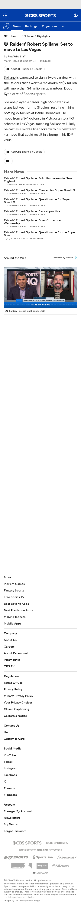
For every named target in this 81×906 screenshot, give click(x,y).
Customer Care (14, 739)
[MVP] (42, 864)
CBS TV (9, 666)
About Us (10, 640)
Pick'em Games (14, 584)
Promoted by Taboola (63, 258)
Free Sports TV (14, 597)
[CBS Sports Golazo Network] (40, 850)
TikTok (8, 762)
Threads (9, 788)
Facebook (10, 775)
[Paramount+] (67, 856)
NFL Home (10, 36)
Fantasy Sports (14, 590)
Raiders (15, 83)
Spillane (10, 77)
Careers (9, 647)
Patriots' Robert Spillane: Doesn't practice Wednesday (32, 221)
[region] (40, 287)
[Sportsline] (43, 857)
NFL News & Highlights (35, 36)
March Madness (14, 617)
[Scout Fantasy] (61, 865)
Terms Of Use (13, 683)
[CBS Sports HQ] (57, 842)
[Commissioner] (21, 864)
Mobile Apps (12, 623)
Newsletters (12, 818)
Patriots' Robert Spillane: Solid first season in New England (38, 179)
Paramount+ (12, 660)
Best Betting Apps (16, 604)
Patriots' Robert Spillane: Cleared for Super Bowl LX (39, 190)
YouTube (10, 755)
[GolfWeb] (40, 873)
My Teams (11, 824)
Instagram (10, 768)
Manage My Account (18, 811)
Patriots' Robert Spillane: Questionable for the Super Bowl (40, 233)
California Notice (15, 716)
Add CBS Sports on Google (26, 69)
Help (7, 732)
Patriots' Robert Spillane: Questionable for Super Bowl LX (37, 200)
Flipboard (10, 795)
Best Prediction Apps (18, 610)
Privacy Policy (13, 689)
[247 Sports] (16, 857)
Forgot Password (15, 831)
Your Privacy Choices (18, 702)
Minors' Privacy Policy (18, 696)
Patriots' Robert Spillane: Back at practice (32, 211)
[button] (5, 15)
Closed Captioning (16, 709)
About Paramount (16, 653)
